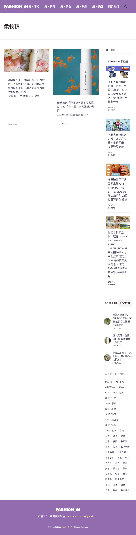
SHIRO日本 (110, 409)
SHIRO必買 (110, 398)
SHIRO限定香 (111, 419)
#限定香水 (110, 387)
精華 (125, 463)
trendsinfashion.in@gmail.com (82, 516)
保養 (107, 436)
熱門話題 (26, 96)
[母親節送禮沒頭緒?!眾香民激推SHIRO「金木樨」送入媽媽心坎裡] (76, 72)
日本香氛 (121, 452)
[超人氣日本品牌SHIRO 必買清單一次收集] (107, 339)
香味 (107, 485)
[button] (125, 6)
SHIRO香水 (110, 430)
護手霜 (116, 468)
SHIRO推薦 (110, 403)
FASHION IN (67, 527)
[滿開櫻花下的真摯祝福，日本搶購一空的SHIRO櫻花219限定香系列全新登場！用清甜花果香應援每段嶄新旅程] (26, 60)
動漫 (115, 436)
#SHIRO (120, 382)
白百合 (108, 463)
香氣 (123, 485)
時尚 (127, 457)
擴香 (107, 447)
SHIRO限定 (110, 414)
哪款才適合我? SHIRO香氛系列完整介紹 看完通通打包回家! (122, 319)
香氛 (115, 485)
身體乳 (108, 474)
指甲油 (124, 441)
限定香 (108, 479)
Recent (125, 303)
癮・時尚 (35, 96)
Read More (12, 124)
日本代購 (125, 447)
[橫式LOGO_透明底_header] (68, 508)
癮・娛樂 (111, 110)
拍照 (115, 441)
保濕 (122, 430)
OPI (107, 392)
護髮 (125, 468)
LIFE (20, 96)
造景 (125, 474)
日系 (119, 457)
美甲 (107, 468)
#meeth (108, 382)
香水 (107, 490)
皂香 (117, 463)
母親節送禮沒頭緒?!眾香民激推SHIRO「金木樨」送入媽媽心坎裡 (76, 106)
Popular (111, 303)
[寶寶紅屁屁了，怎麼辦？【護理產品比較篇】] (107, 356)
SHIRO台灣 (118, 392)
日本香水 (109, 457)
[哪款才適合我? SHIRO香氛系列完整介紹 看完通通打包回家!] (107, 320)
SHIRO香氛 (110, 425)
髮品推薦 (125, 490)
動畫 (123, 436)
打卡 (107, 441)
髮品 (115, 490)
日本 (115, 447)
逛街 (117, 474)
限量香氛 (119, 479)
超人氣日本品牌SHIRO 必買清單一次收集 (121, 339)
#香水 (121, 387)
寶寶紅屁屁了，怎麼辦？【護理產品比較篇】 (122, 356)
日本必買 (109, 452)
